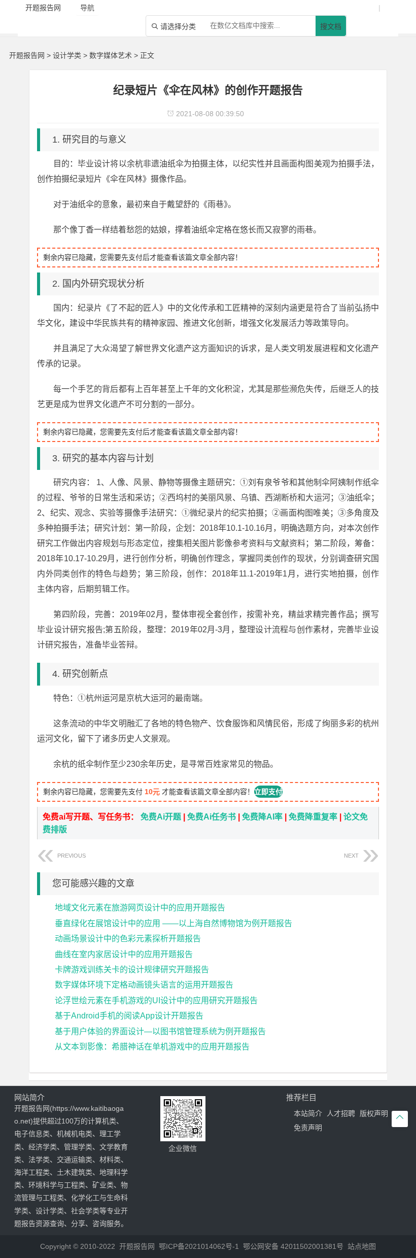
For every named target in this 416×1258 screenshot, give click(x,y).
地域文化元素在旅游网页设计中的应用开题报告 (140, 907)
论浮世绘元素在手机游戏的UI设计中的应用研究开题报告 (156, 1000)
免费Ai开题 (161, 816)
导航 (87, 8)
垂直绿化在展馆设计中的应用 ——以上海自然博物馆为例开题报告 (173, 923)
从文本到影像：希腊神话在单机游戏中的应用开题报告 (152, 1046)
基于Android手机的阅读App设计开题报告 (129, 1015)
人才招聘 (341, 1113)
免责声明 (308, 1128)
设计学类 (67, 55)
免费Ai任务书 (211, 816)
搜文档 (330, 26)
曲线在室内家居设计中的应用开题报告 (124, 954)
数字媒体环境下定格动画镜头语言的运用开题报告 (144, 984)
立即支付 (268, 792)
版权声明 (374, 1113)
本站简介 (308, 1113)
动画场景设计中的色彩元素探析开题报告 (128, 938)
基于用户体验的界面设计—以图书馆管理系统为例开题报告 (160, 1031)
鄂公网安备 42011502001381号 (293, 1246)
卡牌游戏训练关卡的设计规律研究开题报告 (132, 969)
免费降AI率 (262, 816)
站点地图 (362, 1246)
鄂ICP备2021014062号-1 (199, 1246)
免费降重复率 (313, 816)
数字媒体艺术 (110, 55)
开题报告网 (27, 55)
